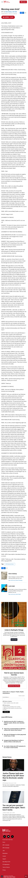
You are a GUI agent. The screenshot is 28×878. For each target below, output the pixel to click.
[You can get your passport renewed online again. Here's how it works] (13, 797)
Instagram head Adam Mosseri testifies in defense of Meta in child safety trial (14, 741)
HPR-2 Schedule (6, 847)
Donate (24, 2)
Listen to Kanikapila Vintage (14, 630)
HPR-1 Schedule (6, 845)
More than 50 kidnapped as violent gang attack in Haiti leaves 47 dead (15, 735)
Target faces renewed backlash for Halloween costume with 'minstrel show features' (14, 729)
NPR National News (10, 564)
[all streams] (26, 876)
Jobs (4, 850)
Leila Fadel (14, 11)
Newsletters (5, 853)
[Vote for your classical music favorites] (14, 657)
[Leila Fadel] (4, 588)
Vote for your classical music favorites (14, 674)
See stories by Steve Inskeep (15, 580)
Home (4, 842)
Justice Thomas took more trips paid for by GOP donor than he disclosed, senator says (13, 776)
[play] (2, 876)
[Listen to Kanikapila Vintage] (14, 614)
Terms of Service (6, 867)
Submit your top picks (14, 685)
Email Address (6, 697)
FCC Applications (6, 864)
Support (4, 858)
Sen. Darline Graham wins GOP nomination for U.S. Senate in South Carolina (15, 746)
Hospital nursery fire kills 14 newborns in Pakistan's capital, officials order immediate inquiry (14, 723)
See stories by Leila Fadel (14, 594)
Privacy (4, 870)
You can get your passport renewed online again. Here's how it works (14, 807)
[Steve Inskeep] (4, 575)
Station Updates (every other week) (10, 702)
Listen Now (14, 639)
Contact (4, 856)
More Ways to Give (6, 861)
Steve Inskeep (8, 11)
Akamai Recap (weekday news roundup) (11, 706)
